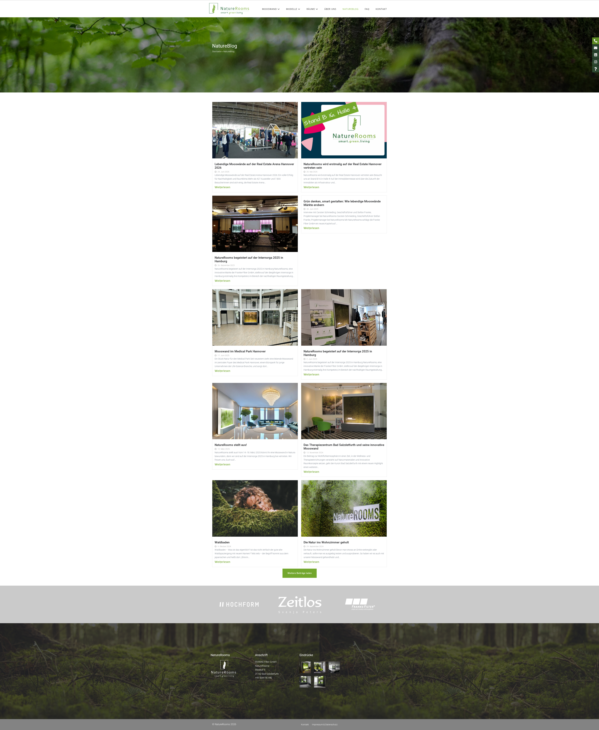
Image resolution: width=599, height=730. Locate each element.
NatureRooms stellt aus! (231, 445)
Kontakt (381, 8)
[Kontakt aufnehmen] (595, 47)
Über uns (330, 8)
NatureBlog (350, 8)
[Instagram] (595, 61)
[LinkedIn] (595, 54)
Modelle (292, 8)
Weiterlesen (222, 187)
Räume (311, 8)
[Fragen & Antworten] (595, 68)
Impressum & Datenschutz (325, 724)
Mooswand (270, 8)
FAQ (367, 8)
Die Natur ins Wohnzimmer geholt (326, 542)
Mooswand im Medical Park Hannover (240, 351)
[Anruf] (595, 40)
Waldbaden (222, 542)
